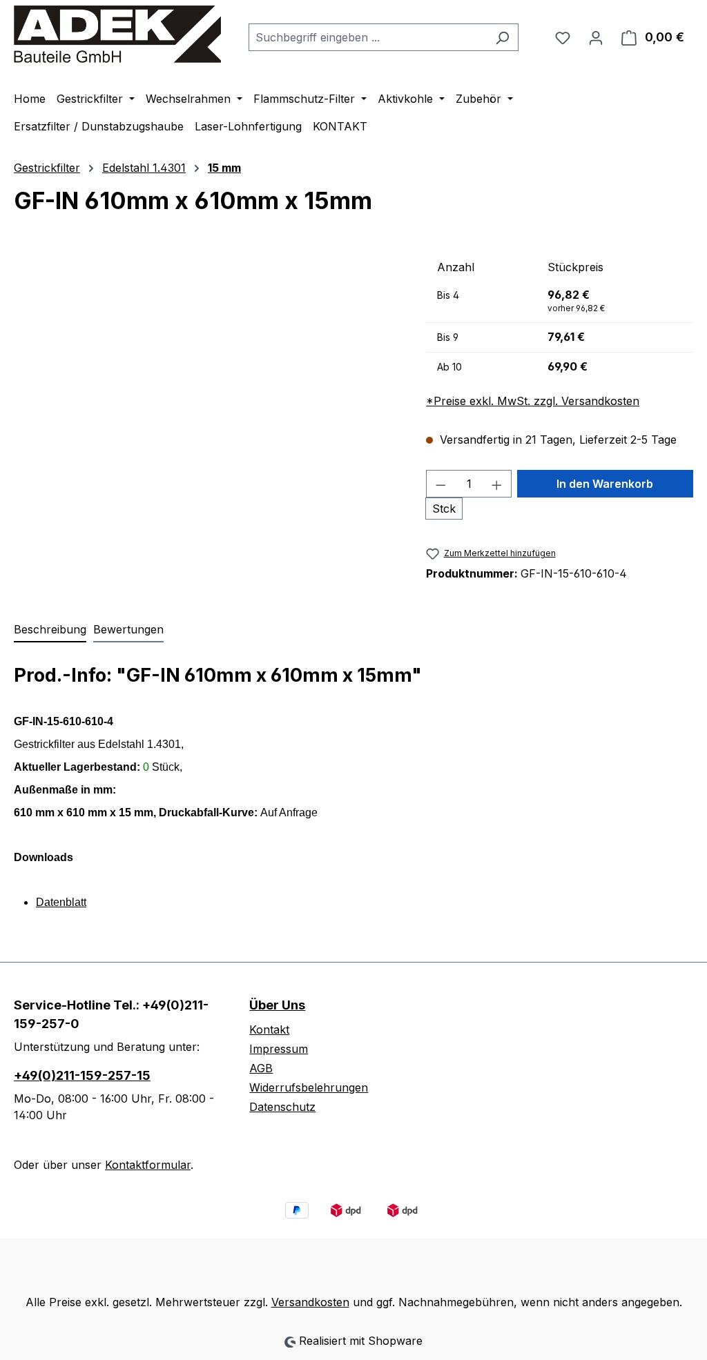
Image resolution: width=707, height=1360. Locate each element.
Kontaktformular (148, 1165)
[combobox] (368, 37)
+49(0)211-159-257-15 (82, 1075)
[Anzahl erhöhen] (497, 483)
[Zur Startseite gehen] (117, 34)
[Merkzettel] (562, 37)
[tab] (50, 630)
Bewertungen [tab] (128, 629)
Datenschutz (282, 1107)
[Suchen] (502, 37)
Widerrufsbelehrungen (308, 1087)
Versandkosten (310, 1302)
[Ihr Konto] (595, 37)
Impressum (278, 1049)
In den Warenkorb (604, 484)
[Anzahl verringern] (440, 483)
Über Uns (277, 1005)
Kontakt (269, 1029)
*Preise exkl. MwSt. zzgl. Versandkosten (532, 401)
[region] (206, 401)
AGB (261, 1068)
